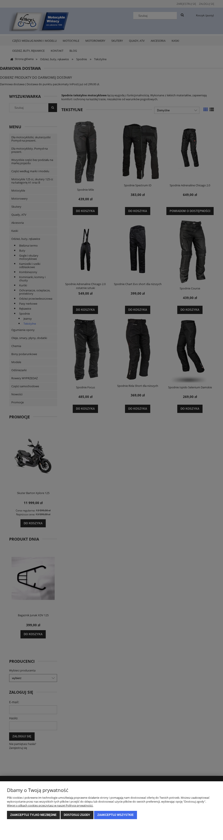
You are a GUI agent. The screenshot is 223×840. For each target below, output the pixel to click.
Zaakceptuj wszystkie (115, 815)
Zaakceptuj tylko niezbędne (33, 815)
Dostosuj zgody (77, 815)
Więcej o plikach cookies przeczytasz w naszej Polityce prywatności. (50, 805)
